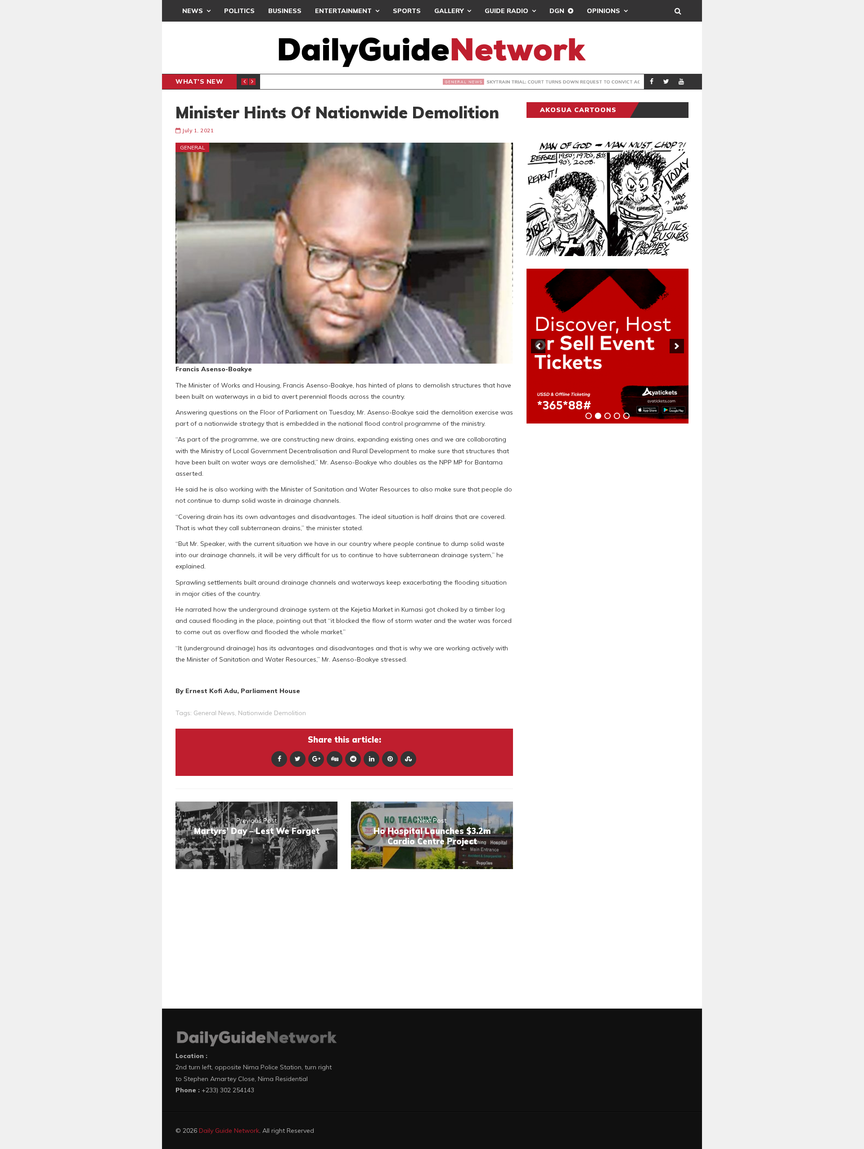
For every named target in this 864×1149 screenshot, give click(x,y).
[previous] (538, 346)
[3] (607, 416)
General (192, 147)
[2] (598, 416)
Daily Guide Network (229, 1130)
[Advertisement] (594, 571)
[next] (677, 346)
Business (285, 11)
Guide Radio (506, 11)
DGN (556, 11)
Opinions (603, 11)
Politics (239, 11)
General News (294, 81)
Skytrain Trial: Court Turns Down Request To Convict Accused (446, 82)
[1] (588, 416)
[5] (626, 416)
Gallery (449, 11)
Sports (407, 11)
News (192, 11)
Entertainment (343, 11)
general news (214, 713)
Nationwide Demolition (272, 713)
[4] (617, 416)
